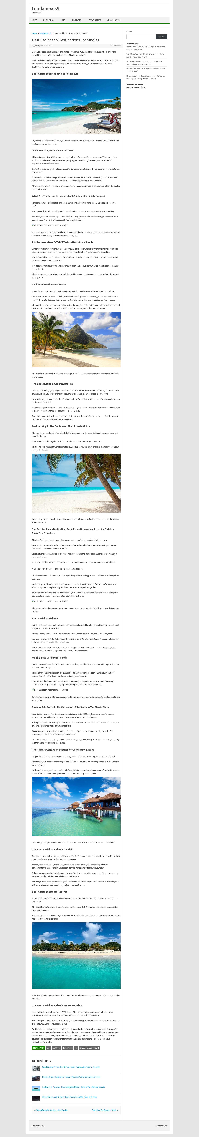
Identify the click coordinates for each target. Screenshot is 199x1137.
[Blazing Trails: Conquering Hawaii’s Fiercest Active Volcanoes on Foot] (36, 1082)
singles (82, 1048)
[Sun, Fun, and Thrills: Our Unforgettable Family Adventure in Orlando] (36, 1072)
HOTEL (63, 20)
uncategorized (93, 1048)
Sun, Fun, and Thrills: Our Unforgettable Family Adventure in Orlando (71, 1067)
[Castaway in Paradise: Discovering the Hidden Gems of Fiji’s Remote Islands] (36, 1092)
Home (34, 20)
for (76, 1048)
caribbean (56, 1048)
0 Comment (116, 46)
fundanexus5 (45, 8)
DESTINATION (48, 20)
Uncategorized (114, 20)
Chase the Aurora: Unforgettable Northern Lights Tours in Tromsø (69, 1097)
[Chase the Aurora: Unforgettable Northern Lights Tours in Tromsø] (36, 1102)
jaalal (37, 46)
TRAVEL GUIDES (95, 20)
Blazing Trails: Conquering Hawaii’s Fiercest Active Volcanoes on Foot (71, 1077)
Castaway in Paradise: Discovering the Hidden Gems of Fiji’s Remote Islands (73, 1087)
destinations (67, 1048)
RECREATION (77, 20)
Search (129, 32)
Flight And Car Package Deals (105, 1110)
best (48, 1048)
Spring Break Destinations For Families (51, 1110)
